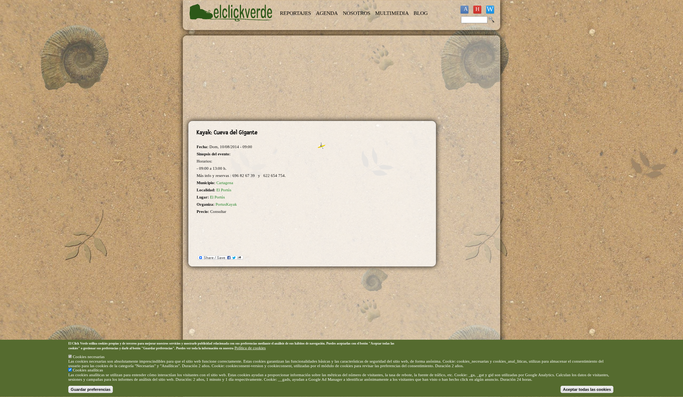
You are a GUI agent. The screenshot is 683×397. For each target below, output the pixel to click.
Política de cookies (250, 348)
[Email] (490, 10)
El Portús (223, 190)
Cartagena (224, 183)
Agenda (327, 13)
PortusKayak (226, 204)
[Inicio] (231, 24)
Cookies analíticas (88, 370)
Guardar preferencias (90, 389)
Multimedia (392, 13)
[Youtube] (477, 10)
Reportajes (295, 13)
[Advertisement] (312, 78)
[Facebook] (464, 10)
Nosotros (356, 13)
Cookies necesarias (89, 357)
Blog (421, 13)
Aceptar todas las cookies (587, 389)
